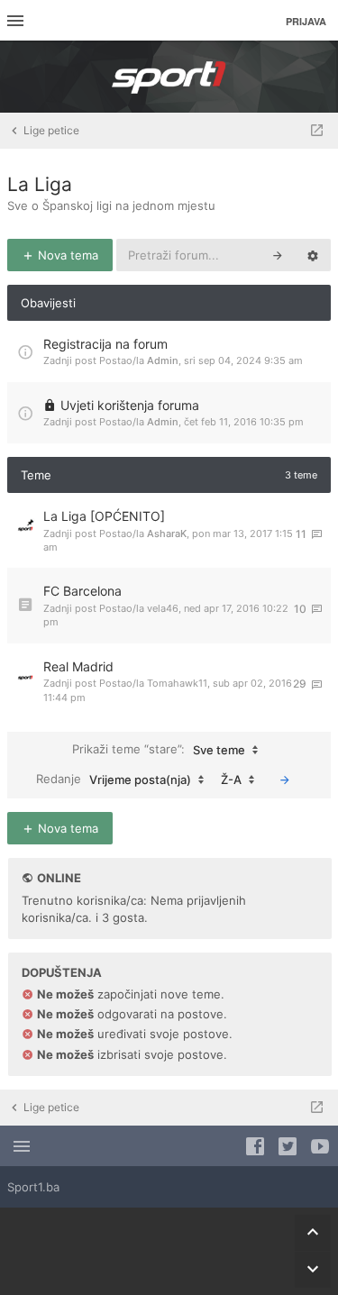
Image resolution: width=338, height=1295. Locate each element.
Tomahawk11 (177, 683)
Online (59, 878)
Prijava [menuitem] (306, 21)
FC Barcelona (82, 590)
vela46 (162, 608)
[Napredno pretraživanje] (313, 255)
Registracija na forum (105, 343)
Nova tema (66, 255)
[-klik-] (285, 779)
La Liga (39, 184)
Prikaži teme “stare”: (158, 749)
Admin (162, 360)
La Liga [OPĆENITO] (104, 516)
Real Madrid (78, 666)
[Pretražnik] (278, 255)
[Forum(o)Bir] (317, 131)
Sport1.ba (33, 1187)
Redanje (113, 779)
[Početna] (169, 76)
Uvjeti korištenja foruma (129, 405)
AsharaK (167, 533)
